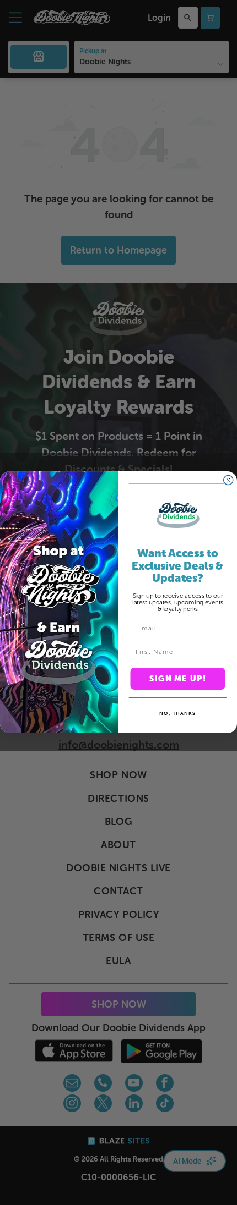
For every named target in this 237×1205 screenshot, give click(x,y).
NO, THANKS (177, 714)
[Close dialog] (228, 480)
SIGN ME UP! (177, 679)
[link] (178, 515)
